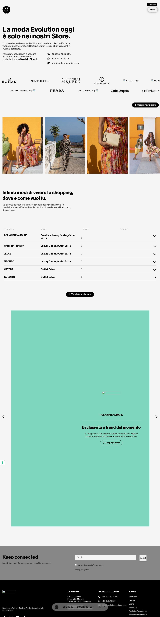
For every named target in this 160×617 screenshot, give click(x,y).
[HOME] (56, 607)
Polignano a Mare (111, 414)
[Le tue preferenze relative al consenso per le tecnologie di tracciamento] (2, 462)
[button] (3, 416)
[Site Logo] (6, 9)
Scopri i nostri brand (146, 105)
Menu (152, 9)
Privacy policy (98, 565)
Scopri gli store (113, 443)
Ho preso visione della (90, 565)
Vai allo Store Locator (81, 294)
